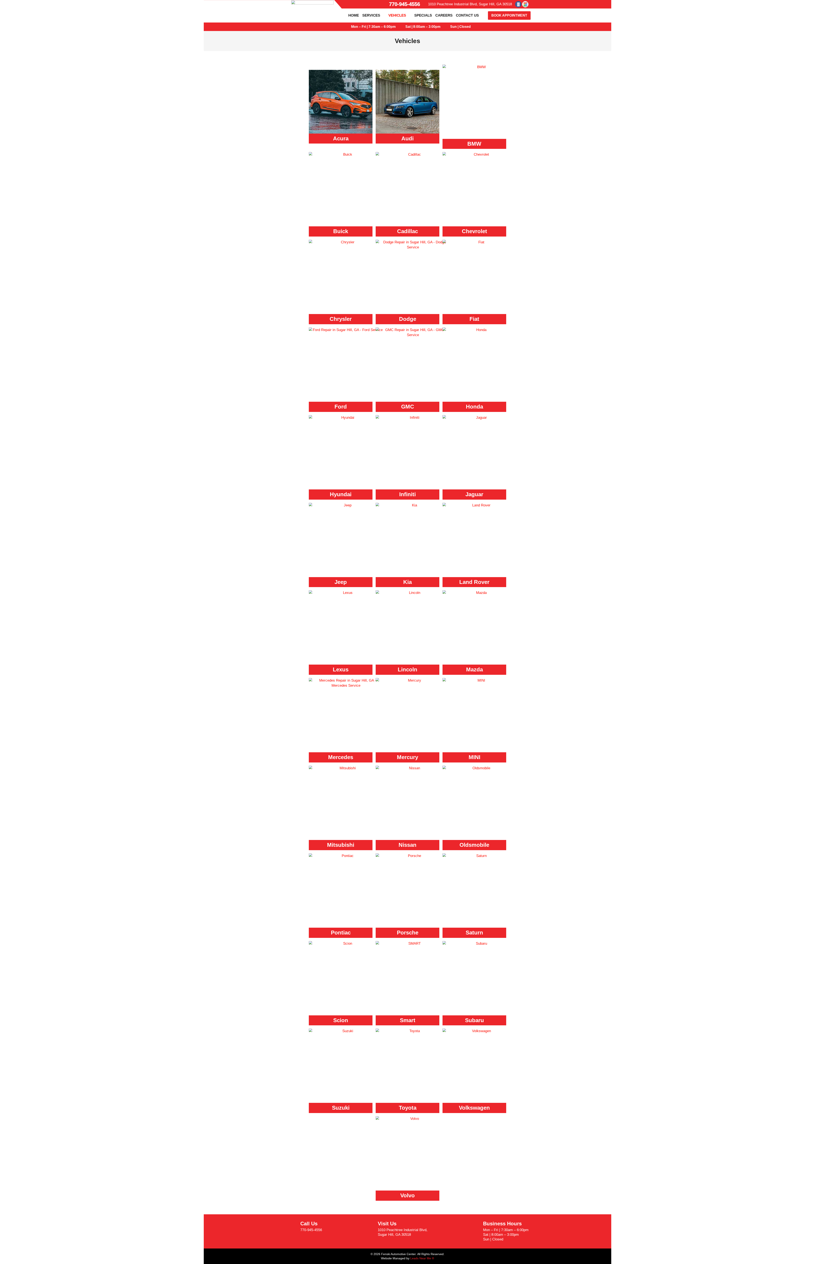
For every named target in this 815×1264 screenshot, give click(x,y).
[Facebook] (518, 4)
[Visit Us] (369, 1229)
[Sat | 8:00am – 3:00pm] (401, 26)
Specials (423, 15)
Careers (443, 15)
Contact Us (467, 15)
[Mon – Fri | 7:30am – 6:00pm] (347, 26)
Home (353, 15)
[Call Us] (292, 1226)
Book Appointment (509, 15)
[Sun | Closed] (446, 26)
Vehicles (397, 15)
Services (371, 15)
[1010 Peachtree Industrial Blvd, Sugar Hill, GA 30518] (425, 4)
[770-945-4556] (385, 4)
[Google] (525, 4)
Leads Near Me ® (422, 1258)
